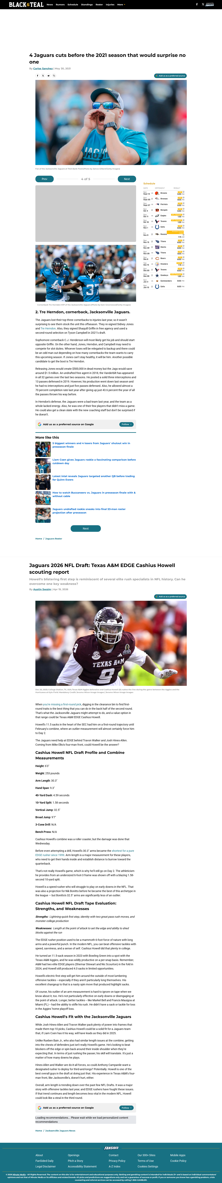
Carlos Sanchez (43, 68)
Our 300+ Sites (146, 1155)
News (50, 4)
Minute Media (19, 1174)
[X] (203, 4)
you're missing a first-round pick (62, 704)
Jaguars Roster (53, 538)
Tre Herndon (48, 328)
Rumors (60, 4)
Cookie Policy (178, 1160)
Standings (87, 4)
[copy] (54, 76)
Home (38, 538)
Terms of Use (146, 1160)
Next (127, 179)
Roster (99, 4)
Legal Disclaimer (46, 1166)
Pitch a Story (75, 1160)
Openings (73, 1155)
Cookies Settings (148, 1166)
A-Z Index (114, 1166)
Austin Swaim (42, 589)
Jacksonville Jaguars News (60, 1130)
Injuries (110, 4)
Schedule (73, 4)
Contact (113, 1155)
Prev (44, 179)
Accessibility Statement (82, 1166)
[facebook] (197, 4)
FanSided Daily (45, 1160)
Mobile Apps (177, 1155)
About (39, 1155)
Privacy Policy (117, 1160)
